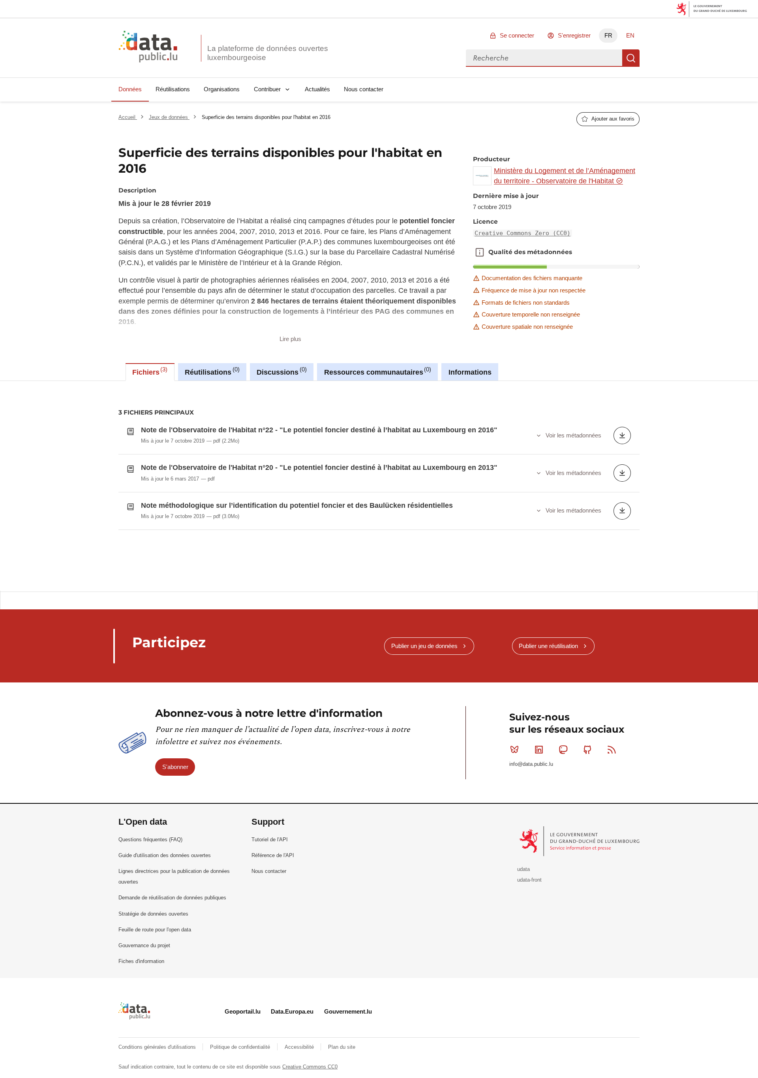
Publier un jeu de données (424, 646)
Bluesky (514, 749)
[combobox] (544, 58)
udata (523, 869)
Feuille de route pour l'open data (154, 930)
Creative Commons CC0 (310, 1067)
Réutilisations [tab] (211, 371)
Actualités (317, 89)
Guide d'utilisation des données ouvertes (164, 855)
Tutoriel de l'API (269, 839)
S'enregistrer (574, 35)
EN (630, 35)
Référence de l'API (272, 855)
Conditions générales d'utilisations (157, 1047)
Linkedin (539, 749)
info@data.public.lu (531, 764)
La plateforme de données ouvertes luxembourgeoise (267, 53)
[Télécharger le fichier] (622, 435)
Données (130, 89)
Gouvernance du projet (144, 945)
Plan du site (341, 1047)
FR (608, 35)
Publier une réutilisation (548, 646)
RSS (612, 749)
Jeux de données (169, 117)
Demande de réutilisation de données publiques (172, 898)
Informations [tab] (470, 372)
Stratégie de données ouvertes (153, 914)
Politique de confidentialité (241, 1047)
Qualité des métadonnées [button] (479, 252)
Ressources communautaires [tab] (376, 371)
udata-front (529, 880)
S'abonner (175, 766)
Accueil (127, 117)
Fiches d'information (141, 961)
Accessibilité (300, 1047)
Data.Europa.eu (292, 1011)
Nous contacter (363, 89)
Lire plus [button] (290, 338)
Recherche (631, 58)
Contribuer (267, 89)
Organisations (222, 89)
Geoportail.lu (243, 1011)
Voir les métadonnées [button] (573, 435)
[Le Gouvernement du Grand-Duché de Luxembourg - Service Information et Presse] (580, 841)
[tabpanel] (379, 485)
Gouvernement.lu (348, 1011)
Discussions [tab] (280, 371)
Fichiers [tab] (148, 371)
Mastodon (563, 749)
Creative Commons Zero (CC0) (522, 233)
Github (587, 749)
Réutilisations (173, 89)
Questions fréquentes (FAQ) (150, 839)
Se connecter (517, 35)
